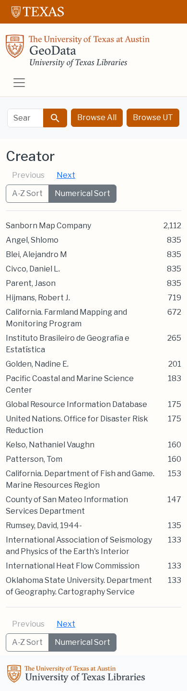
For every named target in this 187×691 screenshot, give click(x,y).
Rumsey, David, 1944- (44, 525)
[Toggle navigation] (19, 82)
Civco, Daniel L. (33, 268)
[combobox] (25, 118)
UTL (78, 675)
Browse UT (153, 117)
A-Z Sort (27, 193)
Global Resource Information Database (76, 404)
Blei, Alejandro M (36, 254)
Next (66, 175)
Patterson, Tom (34, 459)
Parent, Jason (31, 283)
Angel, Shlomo (32, 240)
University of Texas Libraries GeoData (78, 54)
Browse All (97, 117)
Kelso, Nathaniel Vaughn (50, 444)
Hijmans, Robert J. (38, 297)
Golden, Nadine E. (37, 364)
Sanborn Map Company (48, 225)
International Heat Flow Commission (73, 565)
